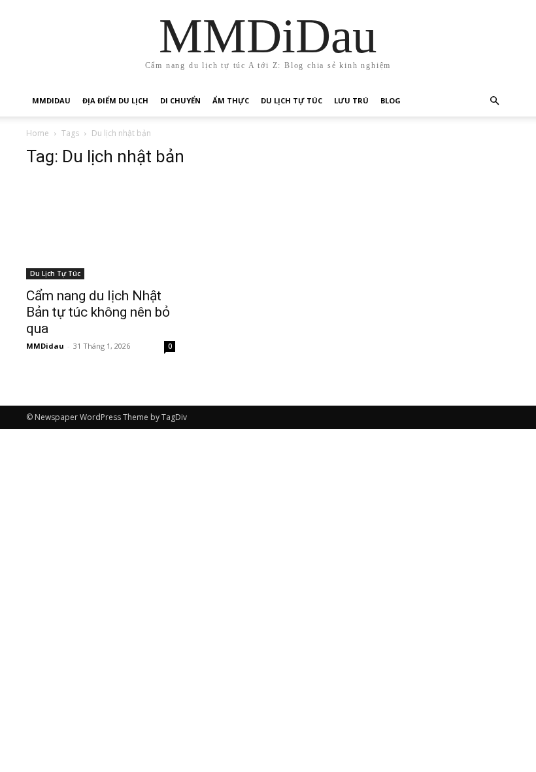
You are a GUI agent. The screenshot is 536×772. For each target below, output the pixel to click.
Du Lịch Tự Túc (291, 100)
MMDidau (51, 100)
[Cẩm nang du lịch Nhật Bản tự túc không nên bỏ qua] (100, 229)
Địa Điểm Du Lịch (115, 100)
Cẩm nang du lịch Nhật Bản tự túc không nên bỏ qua (98, 312)
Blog (390, 100)
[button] (494, 101)
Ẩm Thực (230, 100)
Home (37, 133)
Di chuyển (180, 100)
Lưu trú (351, 100)
